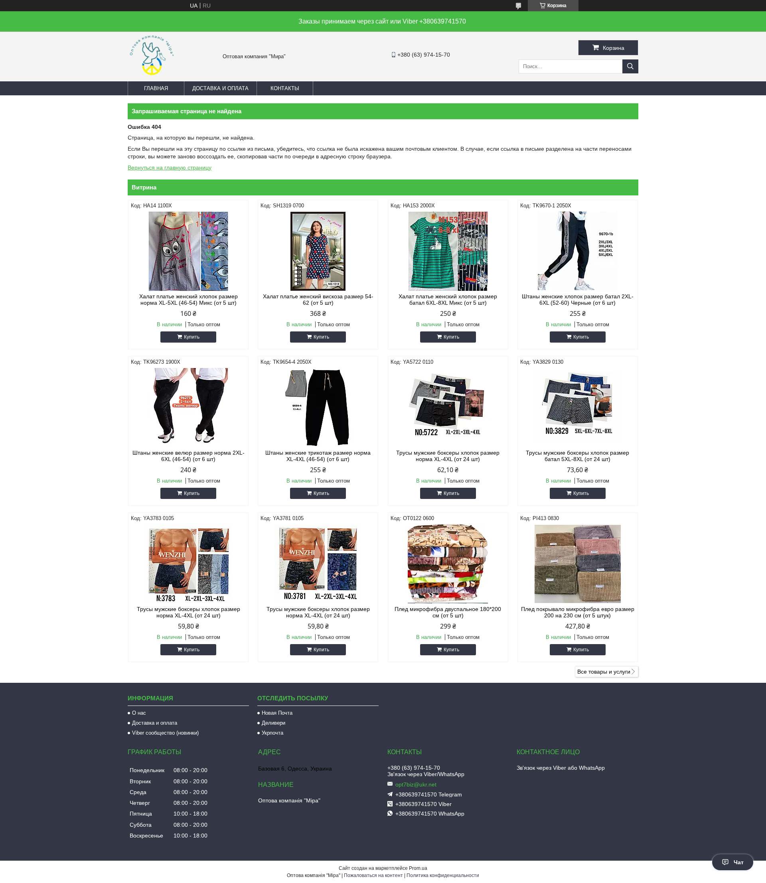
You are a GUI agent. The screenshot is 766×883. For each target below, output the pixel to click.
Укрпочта (272, 733)
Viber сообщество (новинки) (165, 733)
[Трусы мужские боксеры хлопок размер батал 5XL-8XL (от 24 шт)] (577, 407)
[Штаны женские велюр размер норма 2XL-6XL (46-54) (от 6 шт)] (188, 407)
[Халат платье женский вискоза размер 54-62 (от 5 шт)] (318, 251)
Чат (739, 862)
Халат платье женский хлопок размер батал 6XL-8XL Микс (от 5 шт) (448, 299)
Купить (191, 337)
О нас (139, 713)
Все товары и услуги (603, 671)
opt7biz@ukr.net (415, 784)
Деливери (273, 723)
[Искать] (630, 66)
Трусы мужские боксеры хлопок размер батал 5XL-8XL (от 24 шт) (577, 455)
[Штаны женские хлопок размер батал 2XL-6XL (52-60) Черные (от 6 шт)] (577, 251)
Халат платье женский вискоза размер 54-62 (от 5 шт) (318, 299)
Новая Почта (277, 713)
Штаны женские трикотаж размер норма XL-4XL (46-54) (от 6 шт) (318, 455)
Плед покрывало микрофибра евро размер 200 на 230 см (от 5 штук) (577, 612)
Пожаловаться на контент (373, 875)
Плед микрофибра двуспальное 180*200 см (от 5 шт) (448, 612)
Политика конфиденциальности (443, 875)
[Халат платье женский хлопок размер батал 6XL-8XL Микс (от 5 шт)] (448, 251)
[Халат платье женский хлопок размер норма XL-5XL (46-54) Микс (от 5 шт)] (188, 251)
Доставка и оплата (220, 88)
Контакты (284, 88)
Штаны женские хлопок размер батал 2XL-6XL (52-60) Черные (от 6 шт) (578, 299)
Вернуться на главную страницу (169, 167)
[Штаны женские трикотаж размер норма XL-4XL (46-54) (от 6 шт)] (318, 407)
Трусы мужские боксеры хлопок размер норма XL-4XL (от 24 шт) (447, 455)
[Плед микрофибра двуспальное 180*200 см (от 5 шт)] (448, 564)
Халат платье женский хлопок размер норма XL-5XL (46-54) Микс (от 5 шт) (188, 299)
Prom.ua (418, 868)
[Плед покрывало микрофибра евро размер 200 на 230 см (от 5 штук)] (577, 564)
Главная (156, 88)
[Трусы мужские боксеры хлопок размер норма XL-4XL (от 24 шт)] (448, 407)
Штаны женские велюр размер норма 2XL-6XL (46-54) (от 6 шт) (188, 455)
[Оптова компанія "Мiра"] (152, 78)
